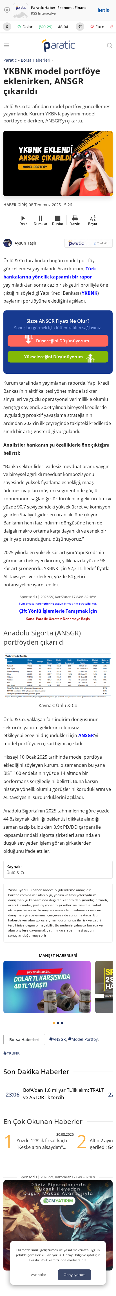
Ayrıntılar (38, 1274)
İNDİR (104, 10)
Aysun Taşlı (25, 243)
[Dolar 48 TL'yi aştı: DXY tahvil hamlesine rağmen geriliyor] (47, 987)
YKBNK (89, 293)
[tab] (54, 1023)
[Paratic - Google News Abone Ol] (88, 245)
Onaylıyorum (74, 1274)
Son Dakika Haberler (36, 1071)
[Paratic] (58, 46)
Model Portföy (83, 1039)
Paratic (10, 60)
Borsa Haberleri (35, 60)
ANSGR (86, 735)
